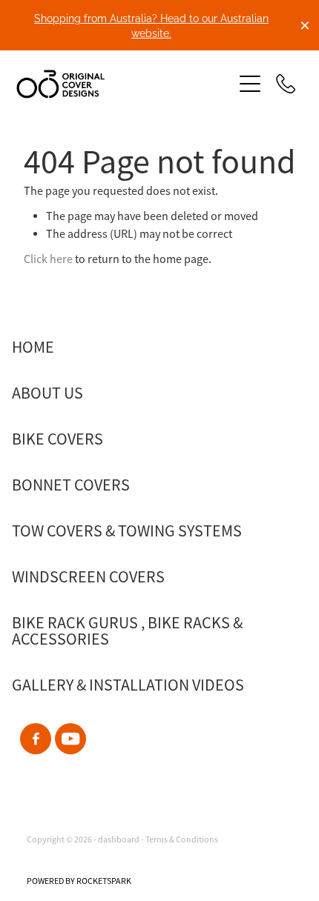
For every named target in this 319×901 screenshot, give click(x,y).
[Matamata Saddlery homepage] (116, 84)
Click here (48, 259)
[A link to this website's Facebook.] (35, 738)
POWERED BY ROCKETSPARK (79, 881)
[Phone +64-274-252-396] (285, 84)
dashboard (118, 839)
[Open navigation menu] (250, 84)
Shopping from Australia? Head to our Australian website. (151, 24)
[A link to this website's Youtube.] (70, 738)
